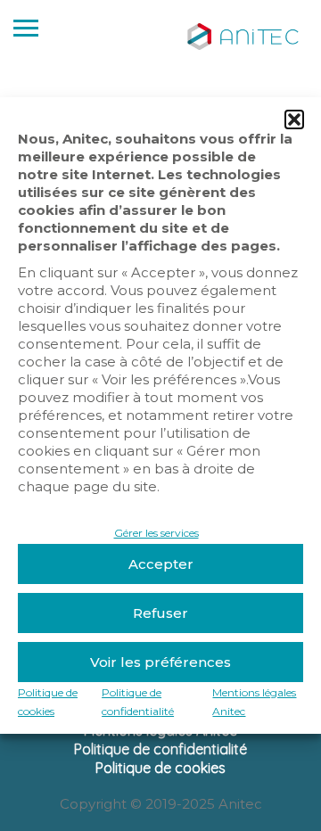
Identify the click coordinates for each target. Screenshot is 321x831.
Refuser (160, 613)
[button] (294, 119)
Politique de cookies (160, 768)
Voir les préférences (160, 662)
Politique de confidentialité (160, 749)
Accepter (160, 563)
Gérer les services (156, 532)
